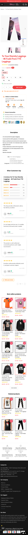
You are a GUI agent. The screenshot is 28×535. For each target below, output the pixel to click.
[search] (23, 4)
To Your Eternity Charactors (16, 160)
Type (3, 70)
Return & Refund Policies (6, 502)
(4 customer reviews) (13, 64)
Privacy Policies (4, 487)
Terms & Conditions (5, 485)
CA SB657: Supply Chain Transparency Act (11, 491)
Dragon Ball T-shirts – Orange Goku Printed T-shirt (7, 312)
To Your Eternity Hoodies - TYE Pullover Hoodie (20, 334)
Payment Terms (4, 500)
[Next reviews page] (25, 284)
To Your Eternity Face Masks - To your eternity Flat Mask (20, 355)
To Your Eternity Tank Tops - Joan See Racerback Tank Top (7, 411)
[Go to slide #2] (18, 50)
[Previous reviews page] (17, 284)
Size (3, 75)
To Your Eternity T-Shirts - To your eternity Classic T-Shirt (7, 334)
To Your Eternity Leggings (16, 162)
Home (2, 9)
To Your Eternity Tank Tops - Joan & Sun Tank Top (7, 433)
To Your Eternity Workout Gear (13, 9)
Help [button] (25, 533)
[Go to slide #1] (10, 50)
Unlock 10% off (3, 528)
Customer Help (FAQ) (6, 506)
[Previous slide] (2, 28)
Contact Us (3, 504)
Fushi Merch (12, 159)
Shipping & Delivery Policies (7, 498)
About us (3, 482)
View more (14, 388)
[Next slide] (25, 28)
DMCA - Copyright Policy (6, 489)
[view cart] (26, 4)
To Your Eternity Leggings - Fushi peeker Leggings (20, 433)
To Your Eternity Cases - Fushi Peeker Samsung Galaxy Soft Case (7, 355)
